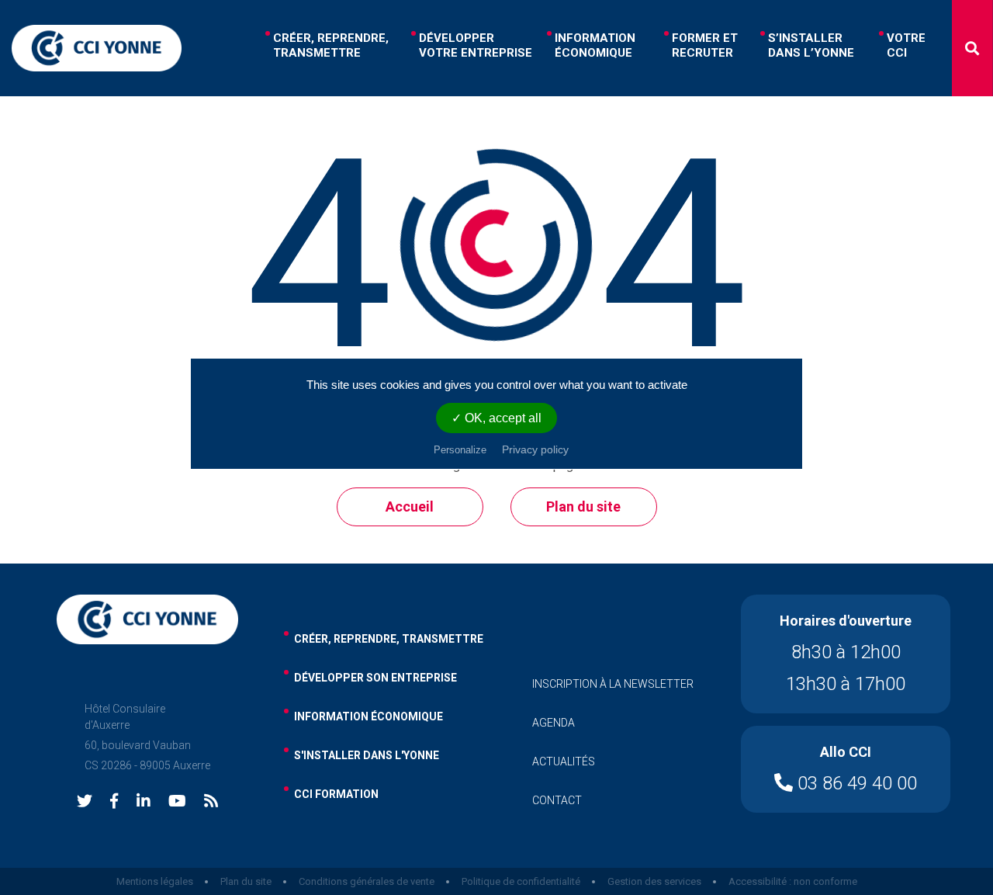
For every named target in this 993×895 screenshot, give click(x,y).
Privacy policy (535, 449)
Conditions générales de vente (366, 881)
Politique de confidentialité (521, 881)
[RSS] (211, 802)
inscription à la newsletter (613, 684)
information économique (368, 716)
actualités (563, 761)
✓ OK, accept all (496, 418)
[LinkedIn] (144, 802)
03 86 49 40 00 (855, 783)
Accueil (410, 506)
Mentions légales (154, 881)
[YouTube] (177, 802)
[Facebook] (114, 802)
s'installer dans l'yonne (366, 755)
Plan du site (583, 506)
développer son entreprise (375, 677)
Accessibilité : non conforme (792, 881)
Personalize (460, 450)
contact (557, 800)
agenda (553, 722)
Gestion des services (654, 881)
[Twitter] (84, 802)
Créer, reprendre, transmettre (388, 639)
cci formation (336, 794)
